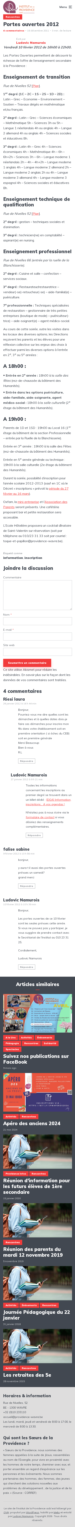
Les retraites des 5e (27, 1375)
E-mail (8, 630)
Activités (26, 1037)
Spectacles (12, 1049)
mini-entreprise (28, 502)
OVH (6, 1512)
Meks (57, 1512)
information (13, 558)
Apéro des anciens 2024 (31, 1123)
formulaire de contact (40, 817)
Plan (36, 86)
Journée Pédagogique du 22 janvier (36, 1315)
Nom (7, 614)
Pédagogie (12, 1043)
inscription (33, 558)
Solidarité (50, 1043)
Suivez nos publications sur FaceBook (36, 1059)
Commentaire (12, 577)
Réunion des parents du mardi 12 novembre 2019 (33, 1252)
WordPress (32, 1512)
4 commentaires (13, 30)
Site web (9, 645)
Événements (44, 1037)
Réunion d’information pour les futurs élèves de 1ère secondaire (36, 1186)
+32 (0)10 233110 (14, 1412)
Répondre (26, 761)
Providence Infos (16, 1173)
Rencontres (13, 17)
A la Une (11, 1037)
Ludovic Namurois (23, 1516)
